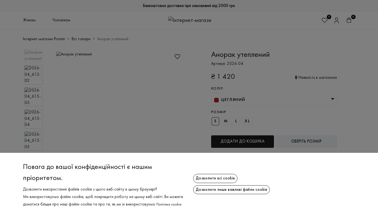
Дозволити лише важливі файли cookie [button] (231, 190)
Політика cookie (169, 204)
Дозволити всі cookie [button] (215, 178)
